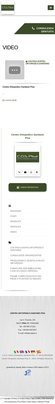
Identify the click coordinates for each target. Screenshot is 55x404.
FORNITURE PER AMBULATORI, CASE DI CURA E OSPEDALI (25, 269)
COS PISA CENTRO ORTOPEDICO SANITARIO (26, 249)
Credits (38, 398)
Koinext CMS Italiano (36, 367)
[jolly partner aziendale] (27, 373)
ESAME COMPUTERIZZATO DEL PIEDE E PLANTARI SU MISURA (26, 277)
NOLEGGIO (15, 211)
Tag (32, 398)
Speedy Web (20, 367)
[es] (38, 352)
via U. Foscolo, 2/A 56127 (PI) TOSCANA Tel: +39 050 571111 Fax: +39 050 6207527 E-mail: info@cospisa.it (27, 323)
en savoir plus (9, 100)
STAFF (13, 216)
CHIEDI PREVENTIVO (28, 187)
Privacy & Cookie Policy (21, 398)
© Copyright (6, 398)
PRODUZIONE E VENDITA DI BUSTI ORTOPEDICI (27, 262)
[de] (33, 352)
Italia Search (32, 402)
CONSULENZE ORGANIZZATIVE (26, 255)
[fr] (27, 352)
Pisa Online (21, 402)
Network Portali (43, 402)
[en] (21, 352)
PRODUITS (15, 221)
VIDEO (13, 232)
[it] (16, 352)
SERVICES (15, 227)
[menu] (51, 7)
